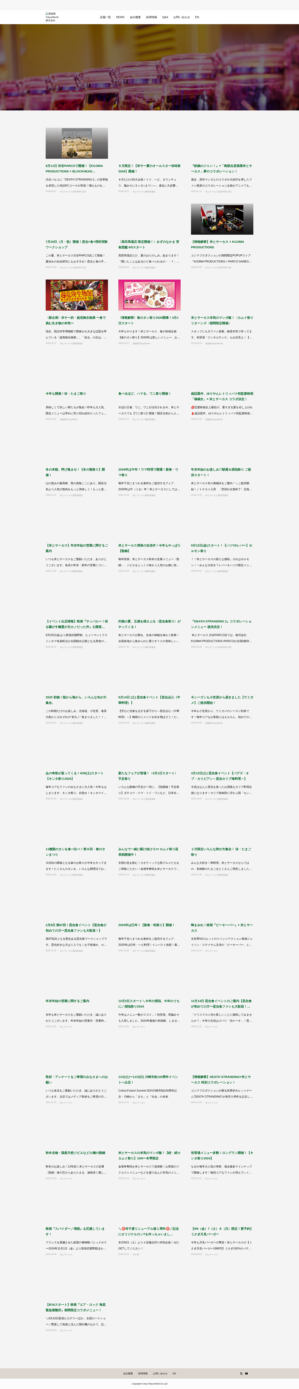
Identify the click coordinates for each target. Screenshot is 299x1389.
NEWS (120, 17)
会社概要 (135, 17)
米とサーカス (211, 951)
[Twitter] (241, 1373)
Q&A (165, 17)
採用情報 (151, 17)
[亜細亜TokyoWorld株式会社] (52, 17)
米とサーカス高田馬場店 (144, 191)
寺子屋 (136, 1254)
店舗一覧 (105, 17)
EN (197, 17)
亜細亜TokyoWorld (141, 343)
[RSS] (251, 1373)
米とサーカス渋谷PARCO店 (73, 191)
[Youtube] (246, 1373)
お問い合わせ (181, 17)
